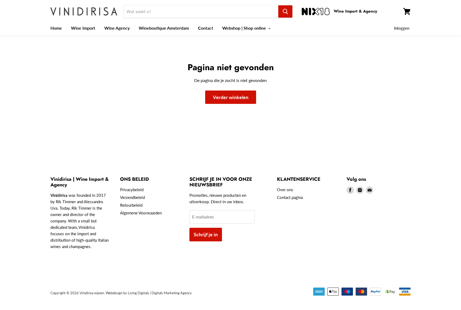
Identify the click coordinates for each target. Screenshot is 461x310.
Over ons (285, 189)
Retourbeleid (131, 205)
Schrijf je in (206, 234)
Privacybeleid (132, 189)
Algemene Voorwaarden (141, 212)
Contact (205, 27)
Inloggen (401, 28)
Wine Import (83, 27)
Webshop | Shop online (244, 27)
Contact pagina (290, 197)
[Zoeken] (285, 11)
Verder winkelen (230, 97)
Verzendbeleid (132, 197)
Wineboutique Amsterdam (164, 27)
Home (56, 27)
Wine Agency (117, 27)
